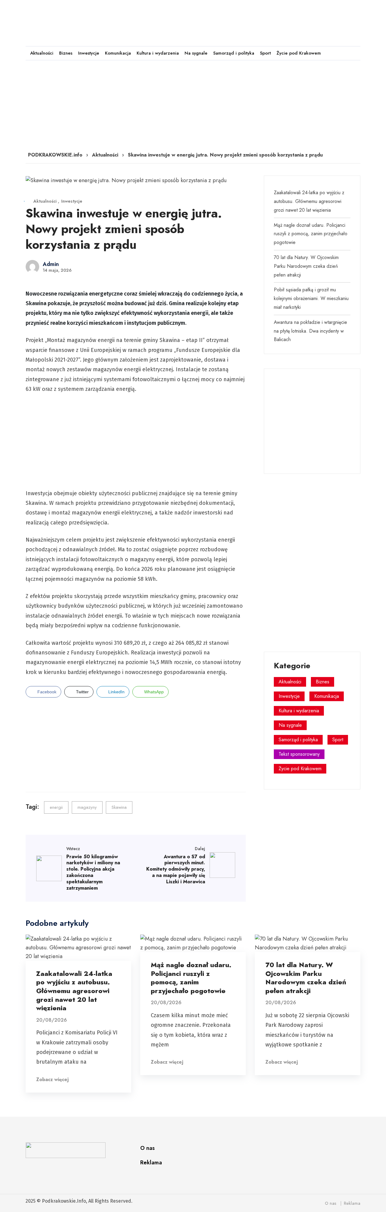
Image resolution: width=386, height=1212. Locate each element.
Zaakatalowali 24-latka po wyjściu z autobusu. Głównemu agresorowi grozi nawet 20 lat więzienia (309, 201)
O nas (147, 1148)
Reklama (151, 1162)
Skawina (119, 807)
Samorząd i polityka (233, 53)
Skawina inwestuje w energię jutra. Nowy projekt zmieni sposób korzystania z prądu (124, 228)
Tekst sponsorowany (299, 754)
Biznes (65, 53)
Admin (51, 264)
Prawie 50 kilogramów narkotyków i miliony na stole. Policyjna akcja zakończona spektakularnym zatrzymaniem (93, 872)
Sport (265, 53)
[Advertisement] (250, 20)
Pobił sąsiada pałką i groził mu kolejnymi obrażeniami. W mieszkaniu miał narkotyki (311, 298)
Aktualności (41, 53)
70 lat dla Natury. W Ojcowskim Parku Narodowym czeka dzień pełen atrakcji (306, 266)
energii (56, 807)
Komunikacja (118, 53)
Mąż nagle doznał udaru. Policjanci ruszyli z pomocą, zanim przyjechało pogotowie (310, 234)
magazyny (87, 807)
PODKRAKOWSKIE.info (55, 154)
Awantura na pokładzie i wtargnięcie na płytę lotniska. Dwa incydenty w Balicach (310, 331)
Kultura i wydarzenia (158, 53)
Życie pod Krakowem (299, 53)
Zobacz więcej (52, 1079)
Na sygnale (196, 53)
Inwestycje (88, 53)
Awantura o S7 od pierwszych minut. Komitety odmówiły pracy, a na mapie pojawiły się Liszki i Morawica (175, 869)
